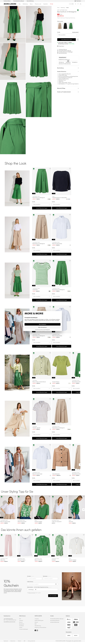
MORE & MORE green (39, 620)
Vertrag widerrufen (31, 640)
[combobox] (68, 34)
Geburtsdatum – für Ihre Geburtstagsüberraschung (39, 587)
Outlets (20, 627)
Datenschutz (13, 640)
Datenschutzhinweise (31, 592)
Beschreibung (60, 68)
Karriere (36, 622)
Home (58, 7)
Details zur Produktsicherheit (64, 91)
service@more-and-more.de (9, 621)
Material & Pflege (61, 88)
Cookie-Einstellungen (23, 629)
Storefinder (21, 625)
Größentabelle (75, 32)
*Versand (21, 620)
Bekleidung (25, 4)
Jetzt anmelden (53, 595)
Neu (20, 4)
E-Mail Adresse (30, 581)
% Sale (51, 4)
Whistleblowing (38, 625)
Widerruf (20, 640)
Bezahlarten (21, 623)
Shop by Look (38, 4)
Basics (31, 4)
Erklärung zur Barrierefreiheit (40, 627)
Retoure (20, 622)
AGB (25, 640)
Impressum (6, 640)
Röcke (67, 7)
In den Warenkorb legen (66, 39)
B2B (35, 623)
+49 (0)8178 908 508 (8, 618)
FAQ (20, 618)
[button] (13, 24)
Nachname (47, 576)
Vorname (30, 576)
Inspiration (45, 4)
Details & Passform (61, 71)
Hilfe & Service (22, 615)
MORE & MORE (38, 615)
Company (37, 618)
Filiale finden (61, 46)
